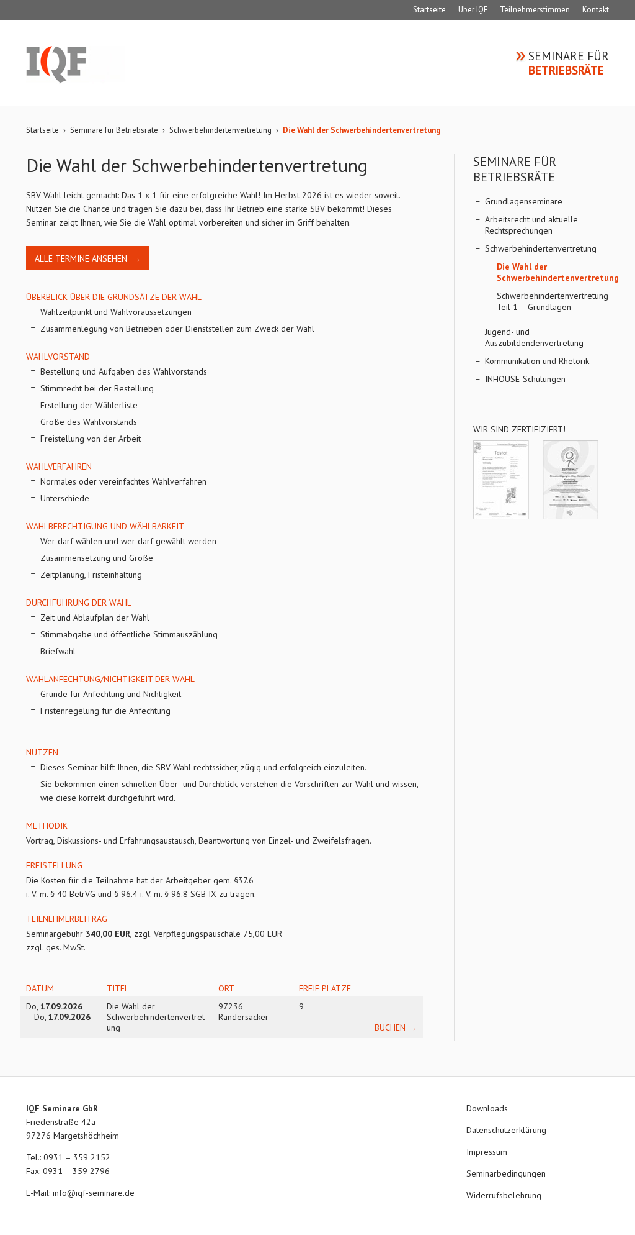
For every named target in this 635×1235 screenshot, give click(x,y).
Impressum (486, 1151)
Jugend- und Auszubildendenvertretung (534, 337)
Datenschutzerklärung (506, 1130)
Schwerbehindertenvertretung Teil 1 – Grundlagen (552, 301)
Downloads (487, 1108)
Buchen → (396, 1027)
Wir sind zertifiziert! (519, 429)
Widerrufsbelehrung (503, 1195)
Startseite (429, 9)
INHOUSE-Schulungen (525, 379)
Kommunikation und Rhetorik (537, 361)
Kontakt (595, 9)
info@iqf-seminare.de (94, 1192)
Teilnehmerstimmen (535, 9)
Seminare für (568, 63)
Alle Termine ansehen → (88, 258)
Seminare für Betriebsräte (114, 130)
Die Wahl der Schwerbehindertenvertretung (558, 272)
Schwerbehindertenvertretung (220, 130)
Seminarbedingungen (506, 1173)
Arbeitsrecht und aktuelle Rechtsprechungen (531, 225)
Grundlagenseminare (523, 201)
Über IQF (472, 9)
